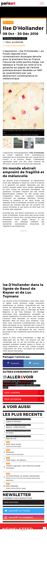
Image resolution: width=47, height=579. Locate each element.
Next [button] (40, 109)
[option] (23, 109)
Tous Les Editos (23, 399)
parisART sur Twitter (17, 511)
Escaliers (10, 433)
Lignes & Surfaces (13, 421)
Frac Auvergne (14, 42)
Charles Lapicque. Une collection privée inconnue (23, 467)
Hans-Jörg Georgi (13, 444)
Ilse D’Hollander (15, 46)
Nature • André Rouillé (15, 427)
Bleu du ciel (11, 439)
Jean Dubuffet (12, 486)
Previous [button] (7, 109)
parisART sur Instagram (21, 517)
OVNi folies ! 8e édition (16, 460)
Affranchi (10, 452)
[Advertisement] (23, 255)
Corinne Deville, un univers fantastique (23, 476)
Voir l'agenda (23, 392)
